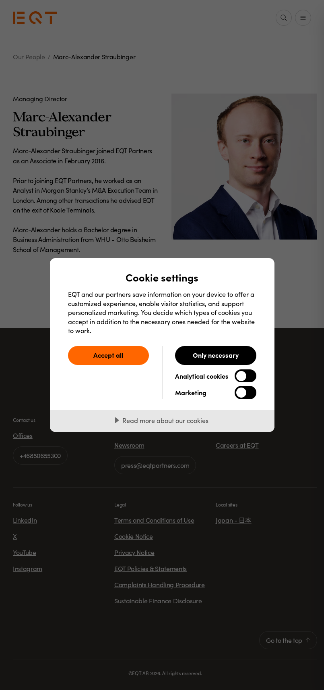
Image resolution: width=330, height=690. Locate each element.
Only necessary (216, 354)
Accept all (108, 354)
